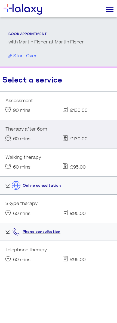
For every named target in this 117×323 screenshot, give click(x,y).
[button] (58, 185)
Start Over (24, 56)
